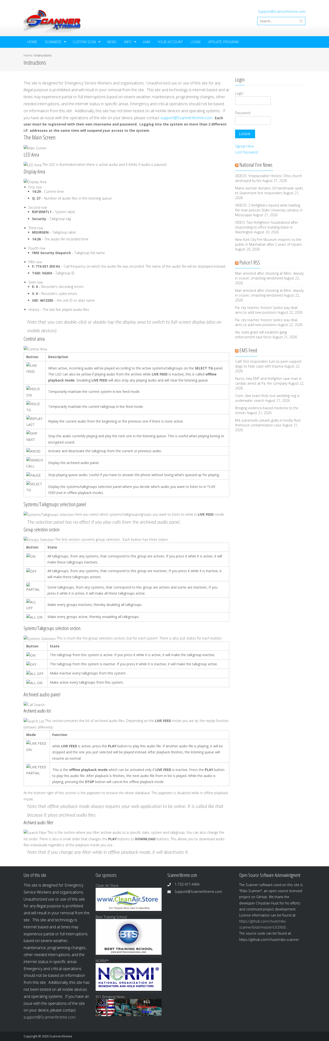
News (111, 42)
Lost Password (246, 152)
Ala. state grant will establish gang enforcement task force (261, 334)
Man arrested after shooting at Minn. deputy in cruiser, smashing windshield (269, 275)
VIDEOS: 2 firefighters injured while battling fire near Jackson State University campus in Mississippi (269, 210)
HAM (146, 42)
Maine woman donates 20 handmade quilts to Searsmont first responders (269, 190)
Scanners (53, 42)
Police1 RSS (249, 262)
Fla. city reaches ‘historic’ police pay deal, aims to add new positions (266, 310)
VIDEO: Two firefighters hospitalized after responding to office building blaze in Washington (266, 227)
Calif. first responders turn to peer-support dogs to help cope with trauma (268, 363)
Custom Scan (84, 42)
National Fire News (255, 164)
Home (32, 42)
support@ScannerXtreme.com (186, 117)
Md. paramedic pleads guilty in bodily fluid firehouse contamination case (267, 422)
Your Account (170, 42)
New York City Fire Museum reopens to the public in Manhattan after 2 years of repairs (268, 242)
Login (195, 42)
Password (242, 113)
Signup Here (244, 146)
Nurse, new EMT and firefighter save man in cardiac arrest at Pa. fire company (268, 381)
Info (128, 42)
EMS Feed (248, 350)
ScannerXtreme (60, 1036)
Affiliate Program (223, 42)
